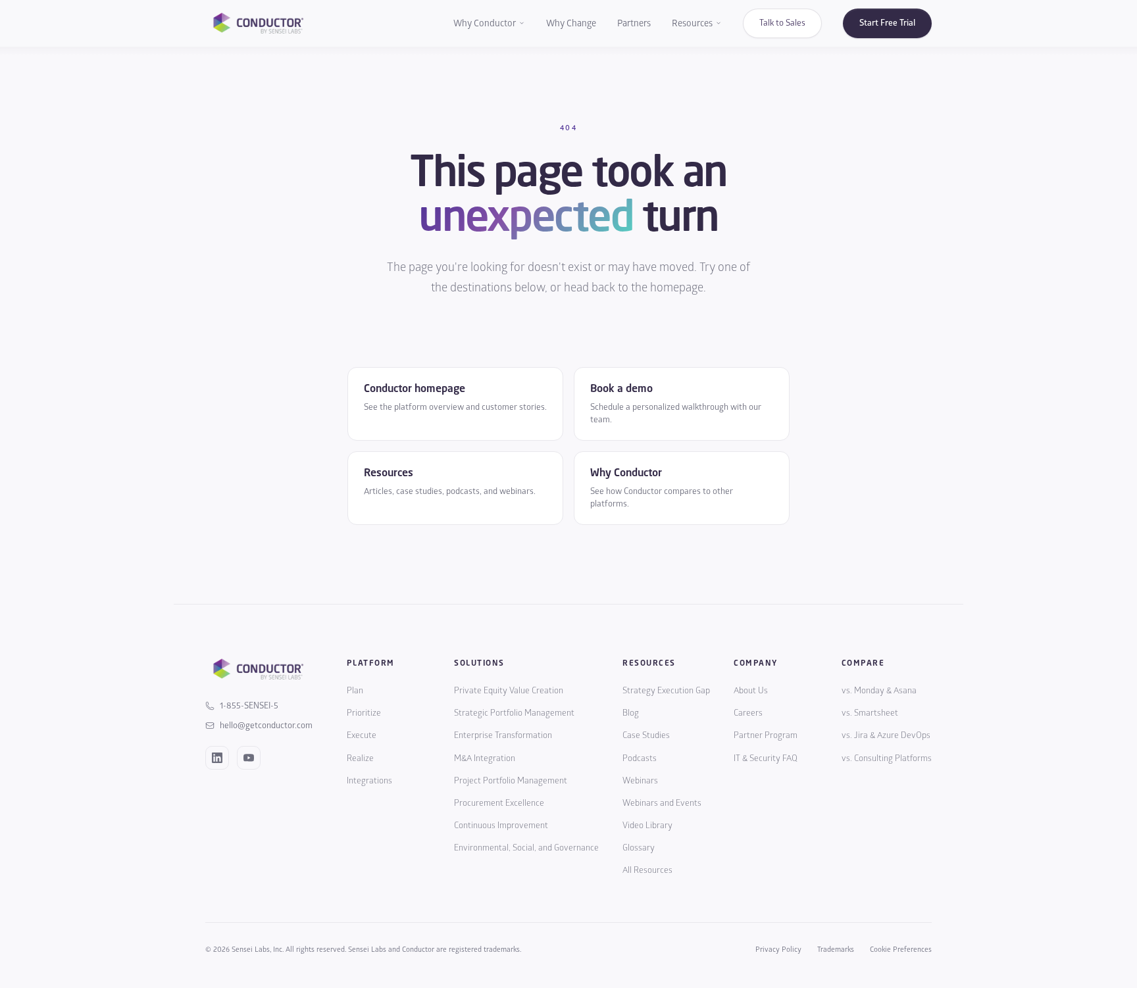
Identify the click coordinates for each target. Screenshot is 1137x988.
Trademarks (835, 949)
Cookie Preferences (901, 949)
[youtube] (249, 758)
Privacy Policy (778, 949)
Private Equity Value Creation (508, 690)
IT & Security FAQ (765, 758)
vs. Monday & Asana (879, 690)
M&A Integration (484, 758)
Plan (355, 690)
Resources (692, 23)
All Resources (647, 870)
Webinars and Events (661, 803)
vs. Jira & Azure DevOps (886, 735)
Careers (748, 713)
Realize (360, 758)
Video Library (647, 825)
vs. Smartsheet (870, 713)
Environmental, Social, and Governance (526, 848)
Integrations (369, 781)
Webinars (640, 781)
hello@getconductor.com (266, 725)
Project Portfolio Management (510, 781)
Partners (634, 23)
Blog (630, 713)
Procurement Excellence (499, 803)
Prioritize (364, 713)
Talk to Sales (782, 23)
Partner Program (765, 735)
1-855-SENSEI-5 (249, 706)
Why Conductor (484, 23)
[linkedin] (217, 758)
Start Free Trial (887, 23)
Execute (361, 735)
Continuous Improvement (501, 825)
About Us (751, 690)
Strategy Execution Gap (666, 690)
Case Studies (646, 735)
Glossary (638, 848)
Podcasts (639, 758)
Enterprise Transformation (503, 735)
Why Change (571, 23)
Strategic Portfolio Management (514, 713)
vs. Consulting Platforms (887, 758)
